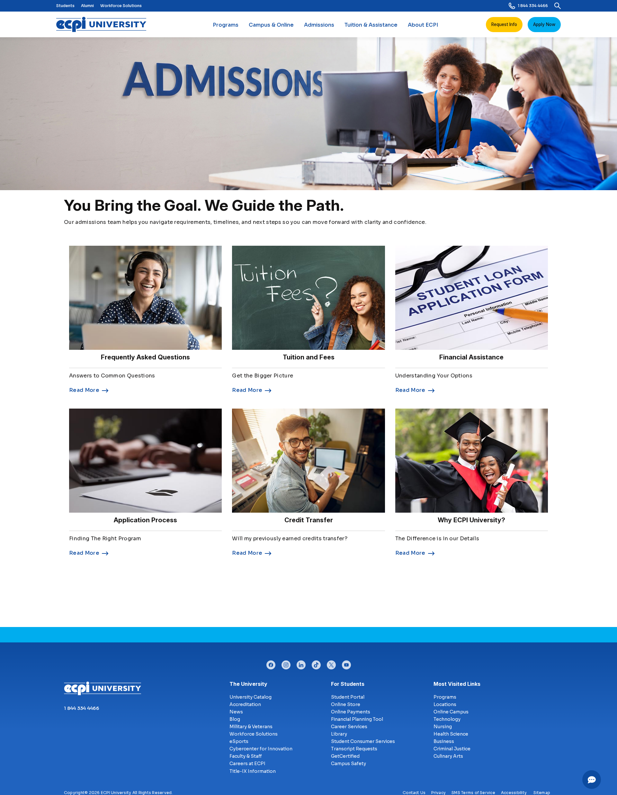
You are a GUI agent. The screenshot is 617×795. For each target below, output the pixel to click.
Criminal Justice (452, 749)
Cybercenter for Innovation (260, 749)
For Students (347, 684)
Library (339, 734)
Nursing (443, 726)
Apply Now (544, 24)
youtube (346, 663)
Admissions (319, 25)
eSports (238, 741)
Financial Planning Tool (357, 719)
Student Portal (347, 697)
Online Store (345, 704)
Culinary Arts (448, 756)
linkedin (301, 663)
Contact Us (414, 792)
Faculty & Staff (245, 756)
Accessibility (514, 792)
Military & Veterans (251, 726)
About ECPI (423, 25)
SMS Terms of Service (473, 792)
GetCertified (345, 756)
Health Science (451, 734)
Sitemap (541, 792)
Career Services (349, 726)
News (236, 712)
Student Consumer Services (363, 741)
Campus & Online (271, 25)
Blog (234, 719)
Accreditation (245, 704)
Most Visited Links (457, 684)
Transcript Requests (354, 749)
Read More (84, 390)
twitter (331, 663)
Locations (445, 704)
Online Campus (451, 712)
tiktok (316, 663)
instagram (286, 663)
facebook (270, 663)
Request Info (504, 24)
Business (444, 741)
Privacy (438, 792)
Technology (447, 719)
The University (248, 684)
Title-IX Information (252, 771)
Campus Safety (348, 763)
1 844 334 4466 (533, 5)
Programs (225, 25)
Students (65, 5)
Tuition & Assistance (371, 25)
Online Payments (350, 712)
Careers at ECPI (247, 763)
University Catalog (250, 697)
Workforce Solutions (121, 5)
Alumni (87, 5)
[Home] (103, 24)
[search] (557, 6)
